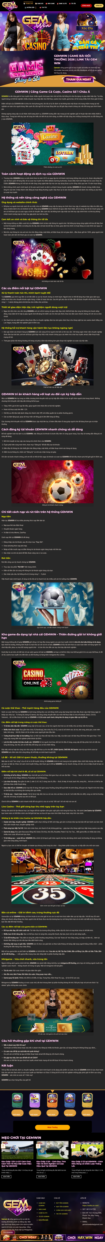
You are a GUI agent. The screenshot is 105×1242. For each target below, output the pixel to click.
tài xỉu (73, 3)
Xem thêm (6, 1176)
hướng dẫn (30, 7)
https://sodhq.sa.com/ (90, 1206)
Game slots (63, 3)
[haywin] (79, 1237)
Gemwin (57, 68)
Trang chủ (29, 3)
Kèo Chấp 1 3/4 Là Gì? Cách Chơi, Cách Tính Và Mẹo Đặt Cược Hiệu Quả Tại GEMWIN (16, 1164)
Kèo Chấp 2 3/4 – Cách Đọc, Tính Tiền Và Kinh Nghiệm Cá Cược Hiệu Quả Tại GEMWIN (51, 1164)
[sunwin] (26, 1237)
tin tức (44, 7)
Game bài (40, 3)
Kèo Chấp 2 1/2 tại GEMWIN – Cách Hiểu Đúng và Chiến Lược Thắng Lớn (87, 1164)
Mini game (51, 3)
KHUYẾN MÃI (43, 1220)
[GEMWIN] (11, 5)
